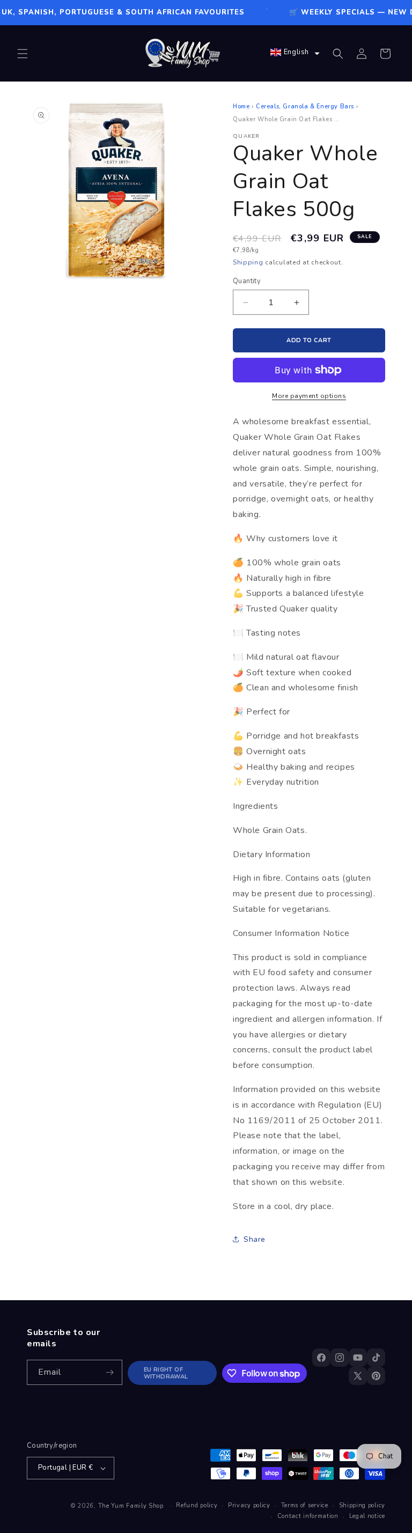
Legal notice (367, 1516)
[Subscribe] (110, 1372)
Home (241, 106)
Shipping (248, 262)
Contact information (308, 1516)
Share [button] (255, 1239)
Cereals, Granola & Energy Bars (305, 106)
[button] (22, 53)
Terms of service (304, 1505)
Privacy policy (249, 1505)
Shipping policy (362, 1505)
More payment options (309, 396)
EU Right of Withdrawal (166, 1373)
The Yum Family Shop (131, 1506)
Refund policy (196, 1505)
